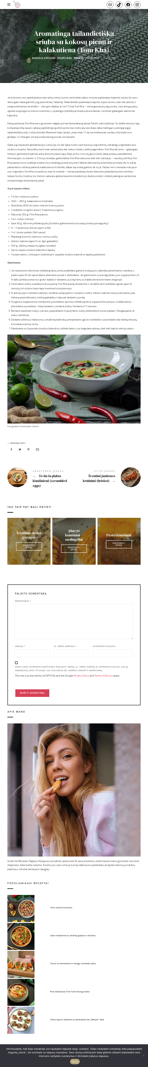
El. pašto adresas (65, 646)
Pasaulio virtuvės (43, 57)
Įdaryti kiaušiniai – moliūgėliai (74, 534)
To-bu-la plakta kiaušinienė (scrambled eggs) (40, 479)
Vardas (20, 646)
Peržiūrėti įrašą (29, 546)
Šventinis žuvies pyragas (29, 535)
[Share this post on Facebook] (11, 449)
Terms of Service (103, 675)
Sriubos (79, 57)
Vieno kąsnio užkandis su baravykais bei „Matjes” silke (77, 1019)
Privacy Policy (81, 675)
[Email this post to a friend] (37, 449)
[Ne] (143, 1055)
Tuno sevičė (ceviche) (61, 907)
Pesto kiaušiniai (119, 535)
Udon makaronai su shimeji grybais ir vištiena (72, 935)
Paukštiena (64, 57)
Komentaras (23, 601)
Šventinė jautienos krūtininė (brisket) (107, 477)
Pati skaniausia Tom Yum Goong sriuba (70, 991)
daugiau (44, 869)
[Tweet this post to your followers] (20, 449)
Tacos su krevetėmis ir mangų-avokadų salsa (73, 963)
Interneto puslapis (104, 646)
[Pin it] (28, 449)
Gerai (75, 1061)
